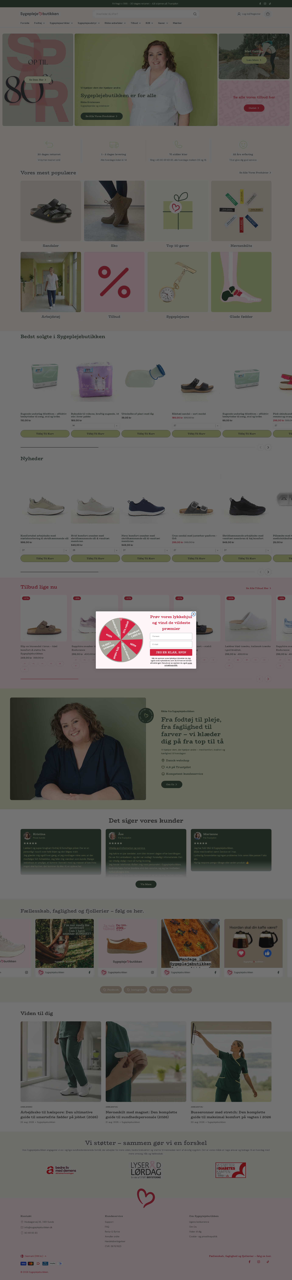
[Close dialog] (193, 614)
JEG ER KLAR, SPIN (171, 652)
